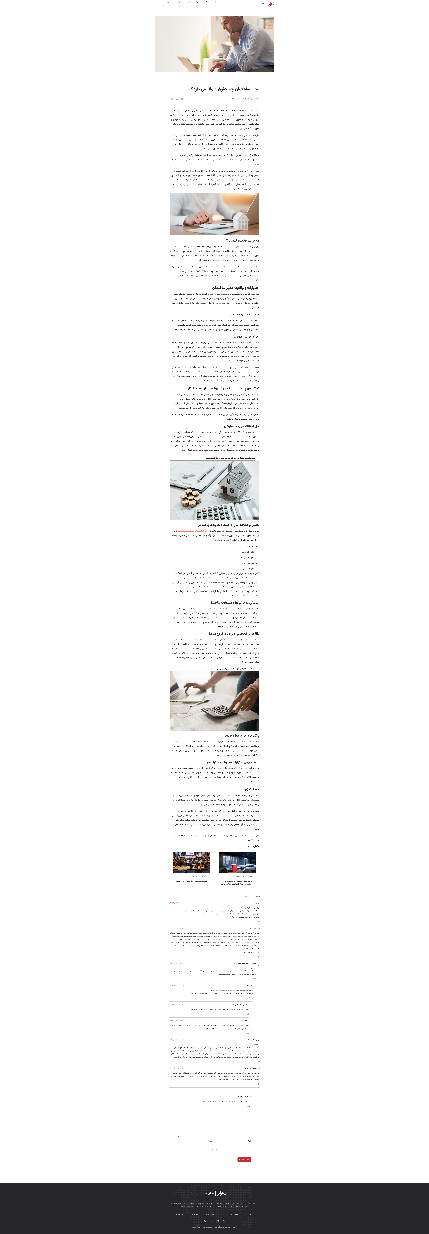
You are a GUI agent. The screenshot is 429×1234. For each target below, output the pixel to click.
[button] (181, 98)
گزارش (207, 2)
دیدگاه (248, 1106)
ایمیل (210, 1141)
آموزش (216, 2)
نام (249, 1141)
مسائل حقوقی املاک (219, 380)
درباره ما (195, 1214)
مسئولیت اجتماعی (194, 2)
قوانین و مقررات (212, 1214)
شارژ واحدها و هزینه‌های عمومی (193, 531)
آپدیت (226, 2)
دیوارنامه (179, 2)
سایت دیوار (164, 6)
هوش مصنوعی (166, 2)
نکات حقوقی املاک (253, 99)
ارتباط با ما (179, 1214)
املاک (244, 99)
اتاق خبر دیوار (253, 1203)
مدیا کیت (250, 1214)
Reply (258, 922)
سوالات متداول (232, 1214)
